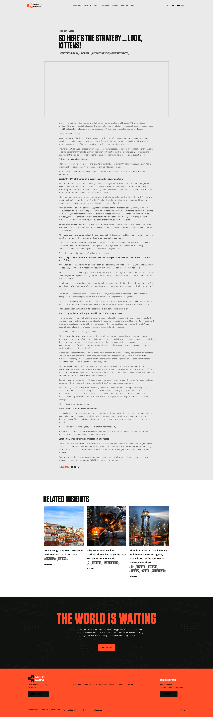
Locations (105, 5)
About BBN (77, 5)
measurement (85, 53)
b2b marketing (64, 53)
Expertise (87, 5)
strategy (125, 53)
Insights (115, 5)
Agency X (124, 5)
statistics (105, 53)
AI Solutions (135, 5)
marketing (74, 53)
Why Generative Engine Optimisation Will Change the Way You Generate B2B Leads (106, 554)
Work (96, 5)
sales (98, 53)
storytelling (115, 53)
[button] (72, 467)
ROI (93, 53)
